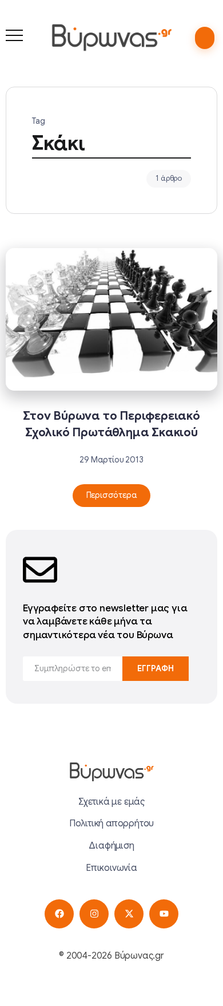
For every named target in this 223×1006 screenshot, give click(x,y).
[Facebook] (59, 913)
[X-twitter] (129, 913)
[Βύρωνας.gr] (111, 37)
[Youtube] (163, 913)
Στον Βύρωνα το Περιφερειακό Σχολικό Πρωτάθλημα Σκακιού (111, 424)
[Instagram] (94, 913)
